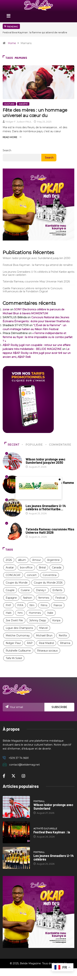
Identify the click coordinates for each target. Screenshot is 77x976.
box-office (26, 567)
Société (23, 104)
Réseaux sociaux (47, 650)
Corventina (49, 575)
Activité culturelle (45, 828)
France (58, 605)
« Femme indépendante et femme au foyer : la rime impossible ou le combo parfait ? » (38, 337)
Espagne (11, 597)
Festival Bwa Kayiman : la (51, 832)
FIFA (20, 605)
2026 (9, 560)
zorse (6, 309)
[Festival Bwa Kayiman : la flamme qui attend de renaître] (16, 832)
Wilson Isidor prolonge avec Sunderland (53, 806)
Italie (50, 612)
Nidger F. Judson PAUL (19, 121)
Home (12, 43)
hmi (20, 612)
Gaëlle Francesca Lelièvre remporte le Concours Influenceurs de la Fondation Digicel (32, 290)
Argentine (53, 560)
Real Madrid (46, 643)
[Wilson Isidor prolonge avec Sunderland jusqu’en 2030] (16, 807)
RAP (30, 643)
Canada (56, 567)
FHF (8, 605)
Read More (10, 137)
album (22, 560)
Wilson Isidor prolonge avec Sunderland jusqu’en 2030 (36, 258)
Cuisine (25, 590)
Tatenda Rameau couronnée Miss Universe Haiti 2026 (36, 281)
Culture (9, 104)
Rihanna (65, 643)
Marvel (43, 628)
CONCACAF (13, 575)
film (32, 605)
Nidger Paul (13, 643)
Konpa (56, 620)
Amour (36, 560)
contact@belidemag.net (24, 764)
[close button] (59, 479)
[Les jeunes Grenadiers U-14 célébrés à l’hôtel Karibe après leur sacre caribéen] (16, 858)
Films (44, 605)
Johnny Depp (37, 620)
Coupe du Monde (17, 582)
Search (7, 150)
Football (31, 456)
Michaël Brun (44, 635)
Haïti (8, 612)
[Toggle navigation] (8, 17)
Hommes (35, 612)
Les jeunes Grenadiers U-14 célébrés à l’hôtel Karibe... (46, 507)
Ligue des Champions (19, 628)
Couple (10, 590)
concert (32, 575)
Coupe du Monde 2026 (48, 582)
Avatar (10, 567)
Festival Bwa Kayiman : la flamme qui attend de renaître (35, 32)
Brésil (42, 567)
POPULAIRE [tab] (34, 444)
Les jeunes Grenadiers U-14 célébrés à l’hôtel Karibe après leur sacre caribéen (38, 273)
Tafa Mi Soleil (14, 658)
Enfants (57, 590)
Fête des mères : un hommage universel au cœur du (35, 112)
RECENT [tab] (13, 444)
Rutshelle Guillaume (18, 650)
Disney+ (41, 590)
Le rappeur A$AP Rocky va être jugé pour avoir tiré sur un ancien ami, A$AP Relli (37, 352)
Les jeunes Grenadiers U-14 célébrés (53, 857)
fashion (27, 597)
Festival (60, 597)
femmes (43, 597)
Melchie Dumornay (18, 635)
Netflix (63, 635)
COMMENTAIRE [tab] (60, 444)
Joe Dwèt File (14, 620)
